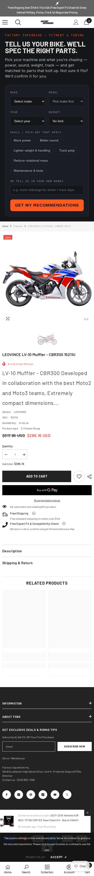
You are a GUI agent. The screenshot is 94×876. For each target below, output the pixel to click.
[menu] (5, 22)
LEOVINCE (20, 411)
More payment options (47, 500)
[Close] (91, 813)
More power (22, 140)
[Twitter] (67, 794)
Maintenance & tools (28, 170)
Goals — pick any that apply (36, 132)
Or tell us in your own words (36, 181)
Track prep (67, 150)
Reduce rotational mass (31, 160)
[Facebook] (6, 794)
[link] (79, 476)
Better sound (49, 140)
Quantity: (7, 446)
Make (14, 92)
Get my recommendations (47, 205)
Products (18, 226)
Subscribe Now (74, 746)
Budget (54, 112)
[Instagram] (18, 794)
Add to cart (36, 476)
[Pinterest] (30, 794)
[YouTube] (55, 794)
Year (14, 112)
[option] (47, 279)
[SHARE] (88, 476)
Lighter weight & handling (32, 150)
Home (5, 226)
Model (53, 92)
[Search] (18, 22)
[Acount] (75, 22)
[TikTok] (43, 794)
